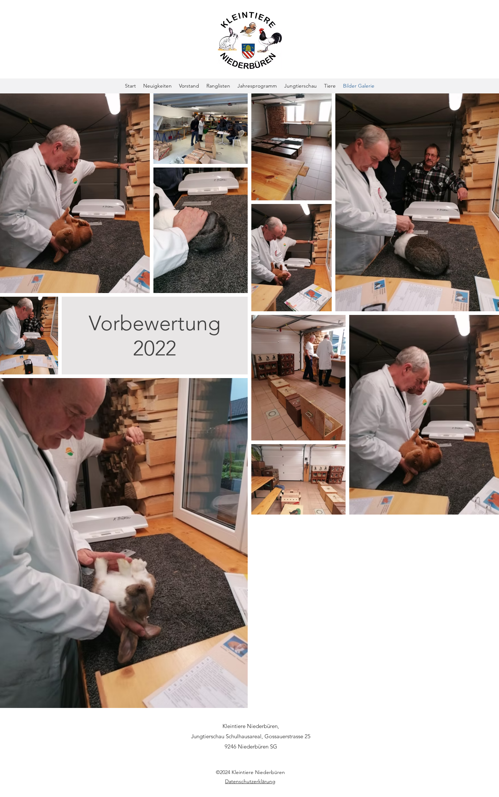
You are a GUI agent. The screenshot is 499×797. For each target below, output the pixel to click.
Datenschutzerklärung (250, 781)
